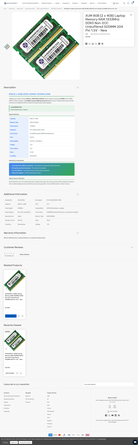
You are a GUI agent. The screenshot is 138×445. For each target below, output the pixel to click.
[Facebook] (87, 44)
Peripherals (7, 411)
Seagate (49, 420)
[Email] (90, 44)
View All (49, 426)
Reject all (14, 442)
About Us (28, 396)
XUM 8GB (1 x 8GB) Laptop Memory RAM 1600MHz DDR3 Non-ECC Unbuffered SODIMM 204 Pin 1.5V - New (14, 296)
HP (48, 399)
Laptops (6, 402)
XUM (48, 396)
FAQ (110, 407)
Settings (5, 442)
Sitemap (28, 402)
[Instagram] (116, 415)
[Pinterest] (103, 44)
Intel (48, 405)
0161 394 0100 (113, 400)
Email (114, 407)
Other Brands (50, 411)
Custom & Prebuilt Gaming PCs (12, 396)
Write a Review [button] (24, 254)
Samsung (49, 423)
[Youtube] (113, 415)
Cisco (48, 417)
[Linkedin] (99, 44)
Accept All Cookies (25, 442)
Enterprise (6, 408)
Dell (48, 402)
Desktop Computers (9, 399)
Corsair (49, 414)
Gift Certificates (30, 399)
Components (7, 405)
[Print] (93, 44)
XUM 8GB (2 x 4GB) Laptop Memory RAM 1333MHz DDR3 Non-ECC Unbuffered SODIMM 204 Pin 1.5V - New (14, 356)
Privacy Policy (102, 439)
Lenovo (49, 408)
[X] (96, 44)
